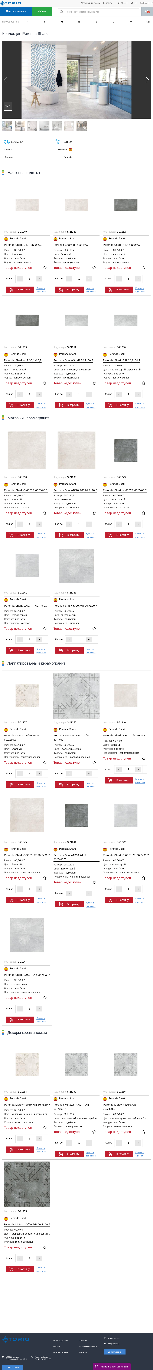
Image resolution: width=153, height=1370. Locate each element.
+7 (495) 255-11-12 (143, 3)
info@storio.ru (113, 1344)
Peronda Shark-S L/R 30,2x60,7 (73, 360)
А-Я (148, 21)
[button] (147, 80)
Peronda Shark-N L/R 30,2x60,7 (123, 244)
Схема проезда (12, 1367)
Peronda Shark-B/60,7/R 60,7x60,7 (26, 490)
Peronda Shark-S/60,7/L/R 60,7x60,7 (126, 855)
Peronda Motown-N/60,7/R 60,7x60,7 (119, 1106)
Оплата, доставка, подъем (61, 1343)
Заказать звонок (115, 1352)
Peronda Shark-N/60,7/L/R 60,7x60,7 (70, 857)
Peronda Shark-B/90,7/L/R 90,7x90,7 (27, 855)
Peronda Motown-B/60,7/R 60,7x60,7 (27, 1104)
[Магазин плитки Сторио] (12, 1339)
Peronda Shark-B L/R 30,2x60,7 (24, 244)
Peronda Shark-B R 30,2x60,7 (72, 244)
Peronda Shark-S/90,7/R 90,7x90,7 (75, 605)
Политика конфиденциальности (88, 1343)
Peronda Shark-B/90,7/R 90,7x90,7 (75, 490)
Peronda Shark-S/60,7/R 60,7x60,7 (26, 605)
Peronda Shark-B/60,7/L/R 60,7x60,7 (126, 735)
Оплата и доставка (90, 3)
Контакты (107, 3)
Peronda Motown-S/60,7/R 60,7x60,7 (27, 1224)
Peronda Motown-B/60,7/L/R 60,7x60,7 (21, 737)
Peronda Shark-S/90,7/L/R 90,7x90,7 (27, 974)
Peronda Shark (18, 238)
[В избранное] (44, 268)
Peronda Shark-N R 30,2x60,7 (23, 360)
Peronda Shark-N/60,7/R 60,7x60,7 (125, 490)
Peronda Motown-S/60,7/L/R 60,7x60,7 (71, 737)
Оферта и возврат (61, 1352)
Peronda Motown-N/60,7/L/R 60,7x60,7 (71, 1106)
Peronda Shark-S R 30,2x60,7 (121, 360)
